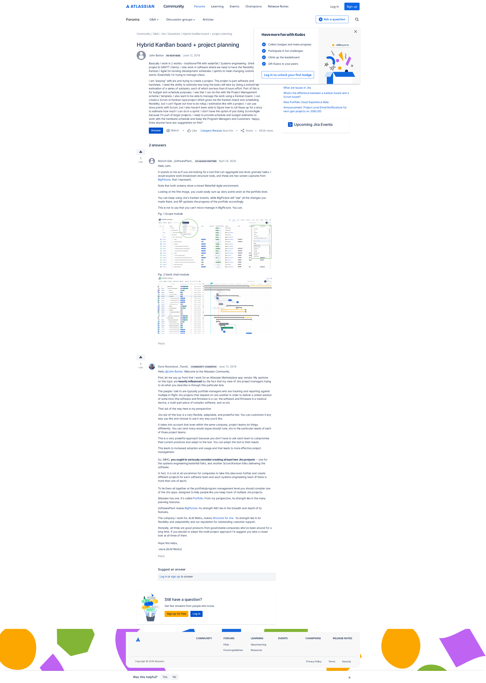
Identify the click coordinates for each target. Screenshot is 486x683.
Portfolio (198, 498)
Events (234, 6)
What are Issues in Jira (297, 87)
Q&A (153, 19)
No (174, 676)
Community (173, 6)
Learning (217, 6)
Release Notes (278, 6)
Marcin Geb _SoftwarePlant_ (175, 160)
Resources (256, 650)
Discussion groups (179, 19)
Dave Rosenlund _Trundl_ (173, 366)
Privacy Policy (314, 661)
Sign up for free (176, 613)
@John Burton (174, 371)
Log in (334, 6)
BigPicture (164, 179)
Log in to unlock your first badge (288, 75)
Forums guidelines (233, 650)
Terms (331, 661)
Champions (253, 6)
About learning (258, 644)
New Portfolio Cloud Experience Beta (306, 102)
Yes (165, 676)
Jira (163, 33)
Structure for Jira (223, 518)
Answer (156, 130)
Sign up (352, 6)
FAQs (226, 644)
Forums (199, 6)
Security (346, 661)
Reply (161, 343)
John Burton (156, 55)
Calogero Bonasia (211, 130)
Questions (174, 33)
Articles (208, 19)
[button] (215, 243)
